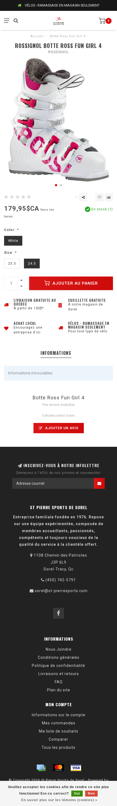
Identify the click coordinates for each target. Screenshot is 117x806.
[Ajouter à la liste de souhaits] (100, 197)
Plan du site (58, 690)
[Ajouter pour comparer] (109, 197)
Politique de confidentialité (58, 665)
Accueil (37, 36)
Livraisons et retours (58, 674)
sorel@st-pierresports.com (61, 591)
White (13, 241)
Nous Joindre (59, 649)
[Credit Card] (41, 768)
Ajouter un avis (61, 428)
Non (91, 793)
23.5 (12, 263)
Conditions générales (58, 657)
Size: (10, 253)
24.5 (32, 263)
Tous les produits (58, 747)
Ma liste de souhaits (58, 731)
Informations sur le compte (58, 715)
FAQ (59, 682)
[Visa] (76, 768)
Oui (77, 793)
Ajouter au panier (74, 283)
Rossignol (58, 52)
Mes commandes (58, 723)
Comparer (58, 739)
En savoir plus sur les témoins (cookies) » (59, 800)
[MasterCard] (58, 768)
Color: (11, 230)
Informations (56, 353)
